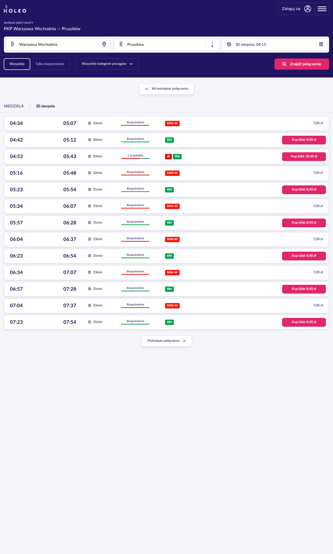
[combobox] (58, 44)
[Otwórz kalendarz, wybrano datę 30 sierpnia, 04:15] (321, 44)
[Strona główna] (15, 9)
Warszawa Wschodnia (34, 29)
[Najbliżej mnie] (104, 44)
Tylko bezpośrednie (50, 64)
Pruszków (71, 29)
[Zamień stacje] (212, 44)
